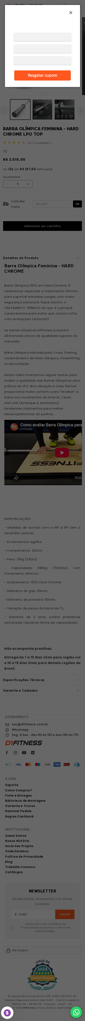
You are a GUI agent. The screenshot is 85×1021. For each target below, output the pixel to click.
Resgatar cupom (42, 75)
